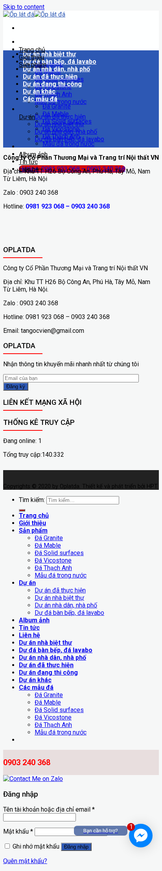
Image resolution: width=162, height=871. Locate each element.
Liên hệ (29, 169)
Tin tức (28, 162)
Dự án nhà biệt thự (49, 54)
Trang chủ (32, 50)
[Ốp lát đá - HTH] (34, 14)
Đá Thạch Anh (61, 136)
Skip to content (23, 7)
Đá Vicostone (60, 129)
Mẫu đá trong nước (61, 101)
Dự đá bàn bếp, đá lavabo (59, 61)
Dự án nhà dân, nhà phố (56, 69)
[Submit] (22, 510)
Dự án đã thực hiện (50, 76)
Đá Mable (55, 114)
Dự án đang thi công (52, 84)
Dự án (27, 117)
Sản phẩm (32, 64)
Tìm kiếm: (32, 500)
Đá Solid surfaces (67, 121)
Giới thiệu (31, 57)
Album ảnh (33, 154)
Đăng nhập (76, 847)
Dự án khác (39, 91)
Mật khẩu (18, 831)
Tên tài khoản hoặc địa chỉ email (49, 809)
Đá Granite (56, 106)
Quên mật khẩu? (25, 861)
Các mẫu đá (40, 99)
